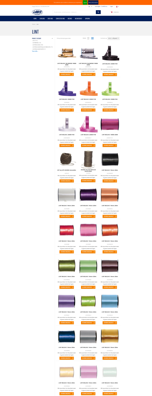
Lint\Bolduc (36, 42)
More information (93, 2)
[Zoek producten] (98, 12)
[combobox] (113, 38)
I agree (85, 2)
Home (33, 24)
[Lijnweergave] (88, 38)
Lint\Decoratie (36, 45)
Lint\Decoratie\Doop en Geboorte (41, 47)
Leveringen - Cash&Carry (101, 6)
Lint (37, 24)
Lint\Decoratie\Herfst (38, 49)
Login (111, 6)
